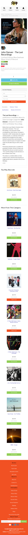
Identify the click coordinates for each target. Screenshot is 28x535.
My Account (14, 465)
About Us (14, 479)
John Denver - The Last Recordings (10, 15)
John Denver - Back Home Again (14, 190)
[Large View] (3, 48)
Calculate (14, 101)
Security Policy (14, 499)
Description (4, 107)
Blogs (14, 511)
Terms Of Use (14, 490)
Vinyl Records (8, 14)
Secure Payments (14, 502)
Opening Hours (14, 485)
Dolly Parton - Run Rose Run (14, 228)
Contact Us (14, 482)
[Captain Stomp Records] (14, 3)
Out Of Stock (14, 199)
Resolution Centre (14, 471)
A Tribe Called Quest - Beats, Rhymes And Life (14, 321)
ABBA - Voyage (14, 444)
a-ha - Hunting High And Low (14, 383)
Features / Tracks (14, 107)
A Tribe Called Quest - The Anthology (14, 352)
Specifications (5, 109)
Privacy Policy (14, 493)
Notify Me (15, 80)
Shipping (14, 505)
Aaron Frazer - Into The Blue (14, 413)
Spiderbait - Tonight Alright (14, 259)
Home (2, 14)
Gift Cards (14, 474)
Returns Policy (14, 496)
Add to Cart (14, 299)
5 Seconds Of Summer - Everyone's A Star (14, 290)
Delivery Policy (14, 508)
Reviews (13, 109)
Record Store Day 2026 (14, 514)
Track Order (14, 468)
